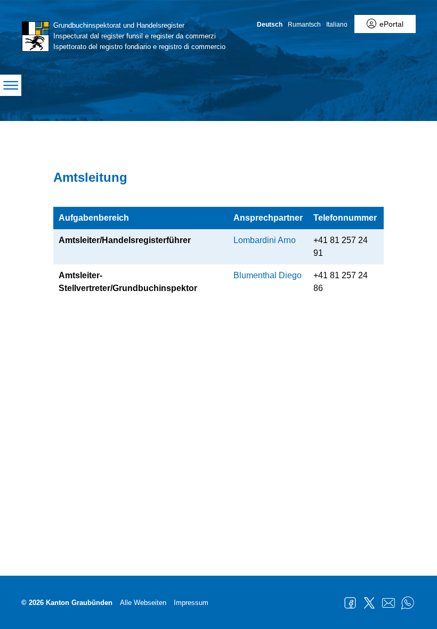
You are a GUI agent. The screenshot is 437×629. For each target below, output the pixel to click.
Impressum (191, 603)
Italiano (336, 24)
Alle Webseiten (143, 603)
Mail (388, 603)
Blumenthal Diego (267, 275)
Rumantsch (304, 24)
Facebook (350, 603)
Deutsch (269, 24)
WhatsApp (408, 603)
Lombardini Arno (264, 240)
